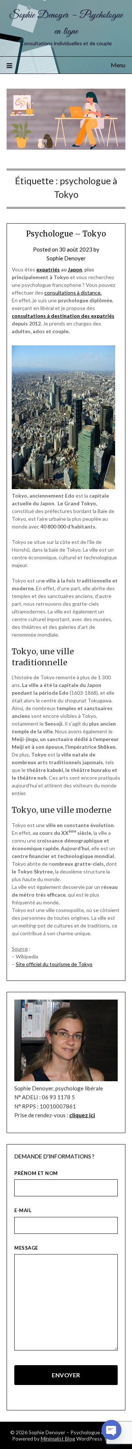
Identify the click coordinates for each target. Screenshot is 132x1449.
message (26, 1248)
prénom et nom (36, 1173)
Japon (75, 269)
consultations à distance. (73, 292)
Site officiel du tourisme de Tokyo (54, 964)
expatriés (48, 269)
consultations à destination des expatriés (63, 316)
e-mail (23, 1210)
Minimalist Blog (58, 1438)
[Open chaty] (111, 1430)
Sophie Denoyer (66, 258)
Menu (118, 64)
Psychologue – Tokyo (66, 233)
